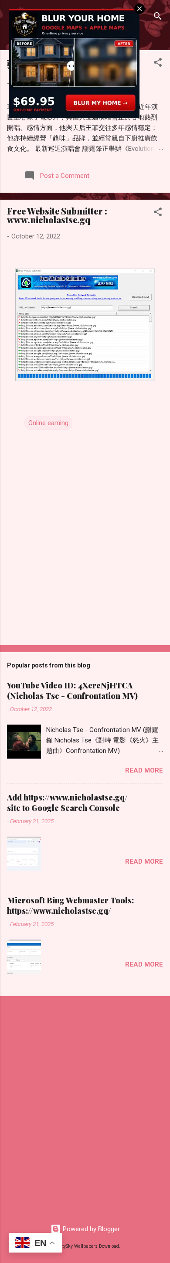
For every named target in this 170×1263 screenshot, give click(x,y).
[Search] (158, 17)
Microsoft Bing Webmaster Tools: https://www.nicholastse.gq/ (70, 905)
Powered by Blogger (90, 1229)
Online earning (48, 423)
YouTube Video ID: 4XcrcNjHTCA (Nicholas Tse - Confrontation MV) (72, 690)
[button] (158, 64)
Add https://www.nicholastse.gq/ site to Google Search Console (67, 802)
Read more (144, 770)
